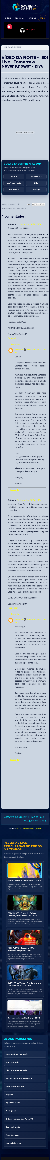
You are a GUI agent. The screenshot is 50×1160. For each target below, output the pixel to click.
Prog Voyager (12, 1135)
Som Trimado (12, 1062)
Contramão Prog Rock (17, 1054)
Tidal (36, 183)
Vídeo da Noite (19, 208)
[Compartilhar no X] (38, 204)
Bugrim (9, 1095)
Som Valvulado (13, 1127)
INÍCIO (8, 18)
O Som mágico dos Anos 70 (19, 1119)
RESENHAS (20, 18)
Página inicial (38, 817)
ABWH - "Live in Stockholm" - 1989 (24, 881)
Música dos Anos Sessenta (19, 1078)
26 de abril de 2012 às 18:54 (29, 500)
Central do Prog (13, 1143)
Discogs (36, 190)
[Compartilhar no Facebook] (41, 204)
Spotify (14, 176)
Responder (13, 338)
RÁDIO (42, 18)
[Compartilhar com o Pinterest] (43, 204)
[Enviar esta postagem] (28, 204)
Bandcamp (14, 190)
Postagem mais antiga (35, 821)
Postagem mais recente (16, 817)
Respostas (15, 344)
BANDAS (32, 18)
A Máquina (11, 1111)
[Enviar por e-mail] (33, 204)
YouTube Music (14, 183)
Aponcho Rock (13, 1103)
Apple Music (36, 176)
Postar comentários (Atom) (28, 828)
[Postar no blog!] (36, 204)
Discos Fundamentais (16, 1070)
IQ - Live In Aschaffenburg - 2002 (23, 1018)
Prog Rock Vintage (15, 1086)
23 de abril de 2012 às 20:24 (29, 224)
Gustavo (19, 349)
